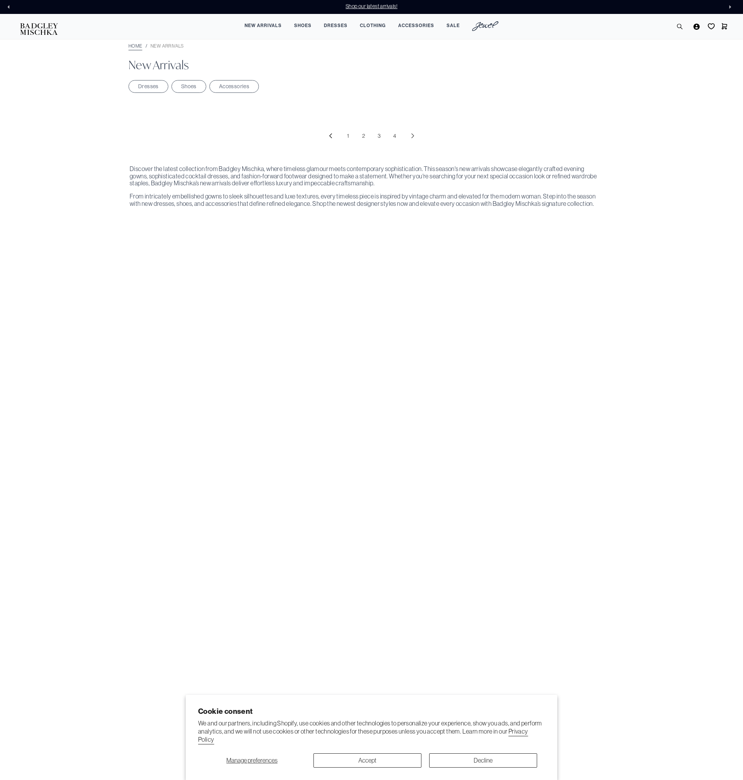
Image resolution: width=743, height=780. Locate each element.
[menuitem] (485, 27)
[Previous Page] (330, 136)
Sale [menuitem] (453, 25)
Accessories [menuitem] (416, 25)
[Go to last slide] (10, 7)
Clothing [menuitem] (373, 25)
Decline (483, 760)
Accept (367, 760)
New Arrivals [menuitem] (263, 25)
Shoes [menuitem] (303, 25)
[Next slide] (732, 7)
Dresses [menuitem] (336, 25)
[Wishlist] (710, 26)
